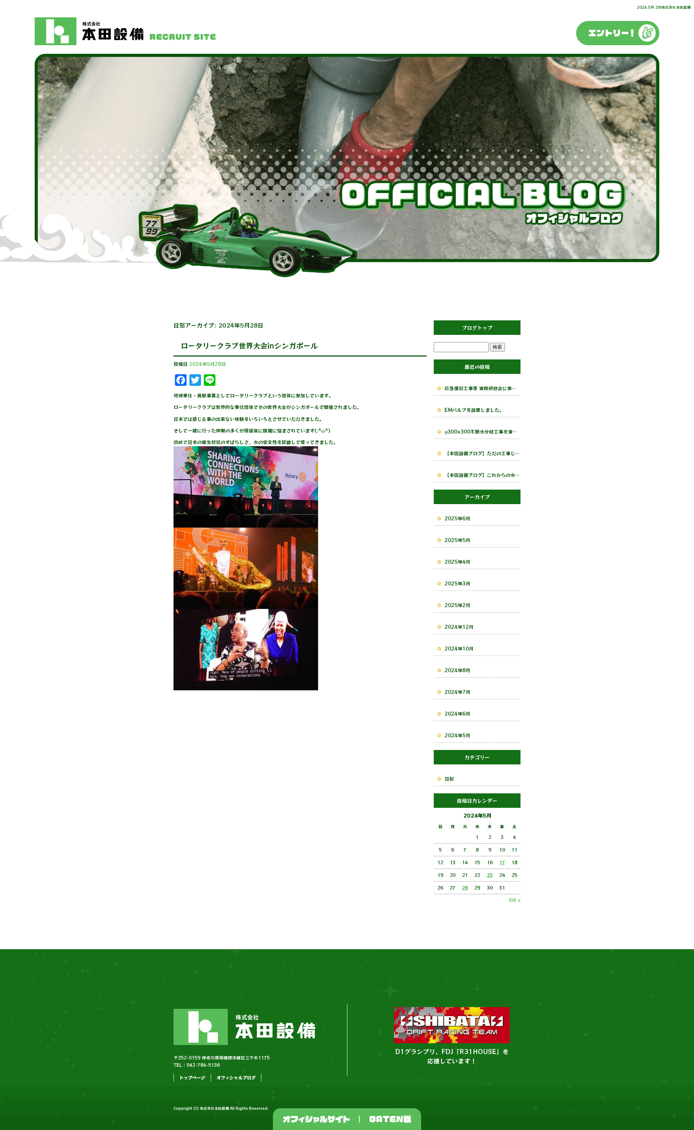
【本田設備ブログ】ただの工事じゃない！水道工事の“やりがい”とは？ (482, 453)
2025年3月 (457, 583)
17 (502, 862)
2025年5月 (457, 540)
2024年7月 (457, 691)
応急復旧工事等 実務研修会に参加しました (482, 388)
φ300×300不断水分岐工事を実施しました (482, 431)
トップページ (192, 1077)
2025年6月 (457, 518)
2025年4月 (457, 561)
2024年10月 (459, 648)
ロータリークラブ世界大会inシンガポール (249, 345)
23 (490, 875)
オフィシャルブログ (236, 1077)
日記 (449, 778)
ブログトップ (477, 327)
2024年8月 (457, 670)
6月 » (514, 900)
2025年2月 (457, 605)
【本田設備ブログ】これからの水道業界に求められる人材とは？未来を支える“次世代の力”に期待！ (482, 475)
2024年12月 (459, 626)
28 (465, 887)
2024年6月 (457, 713)
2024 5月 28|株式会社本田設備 (663, 7)
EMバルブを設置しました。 (474, 409)
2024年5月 (457, 735)
